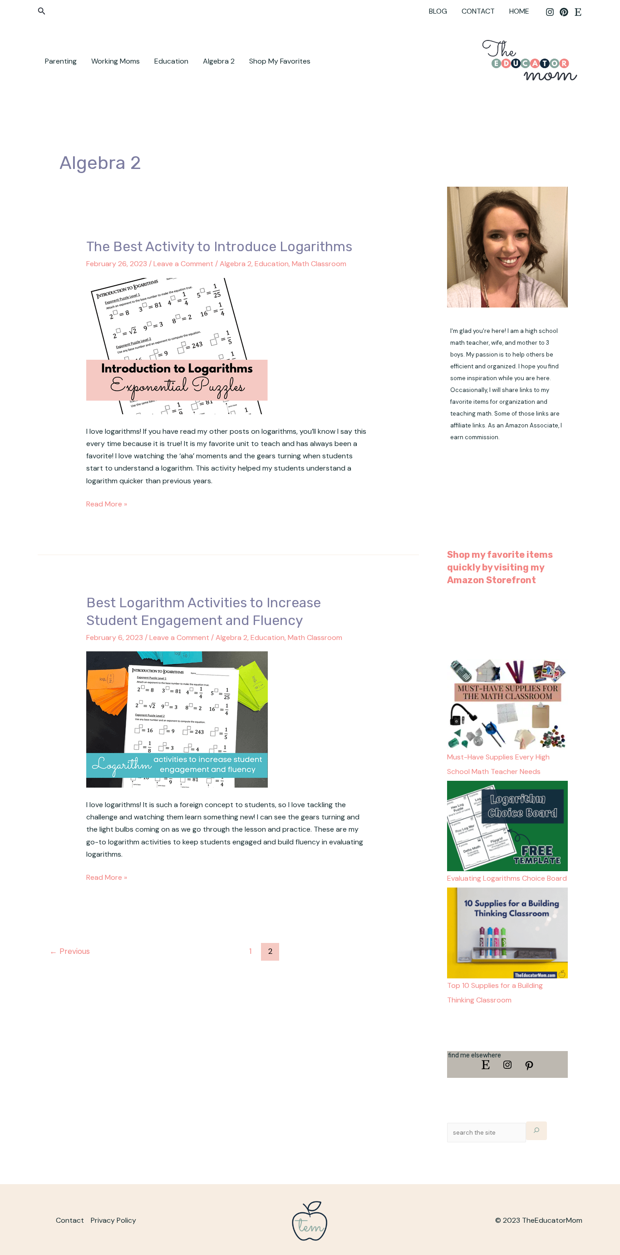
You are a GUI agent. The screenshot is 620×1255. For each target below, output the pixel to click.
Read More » (106, 503)
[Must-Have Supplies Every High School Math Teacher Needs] (507, 704)
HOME (519, 11)
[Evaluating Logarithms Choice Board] (507, 825)
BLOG (438, 11)
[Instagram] (550, 12)
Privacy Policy (113, 1220)
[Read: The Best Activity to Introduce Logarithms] (177, 345)
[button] (42, 11)
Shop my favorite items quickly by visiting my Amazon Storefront (500, 567)
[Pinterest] (564, 12)
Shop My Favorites (279, 61)
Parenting (61, 61)
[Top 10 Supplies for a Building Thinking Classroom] (507, 932)
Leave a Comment (183, 263)
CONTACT (478, 11)
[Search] (536, 1130)
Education (171, 61)
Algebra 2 (219, 61)
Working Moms (115, 61)
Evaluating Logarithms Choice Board (507, 878)
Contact (70, 1220)
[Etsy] (578, 12)
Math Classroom (319, 263)
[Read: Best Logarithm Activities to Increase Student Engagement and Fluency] (177, 719)
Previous (69, 951)
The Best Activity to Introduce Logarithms (219, 246)
